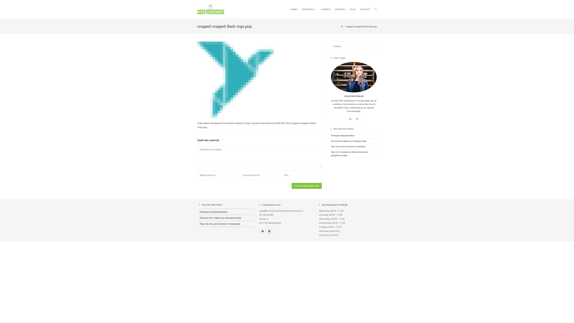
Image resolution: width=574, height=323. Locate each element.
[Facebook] (350, 119)
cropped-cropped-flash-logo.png (361, 26)
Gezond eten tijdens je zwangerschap (348, 141)
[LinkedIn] (357, 119)
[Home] (342, 26)
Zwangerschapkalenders (343, 135)
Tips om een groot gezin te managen (348, 146)
